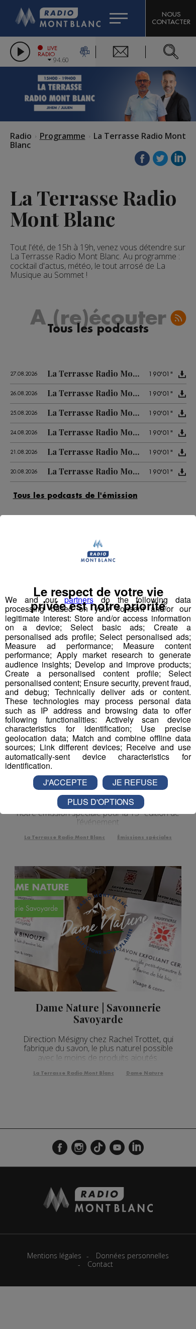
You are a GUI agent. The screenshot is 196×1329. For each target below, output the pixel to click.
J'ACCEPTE (65, 782)
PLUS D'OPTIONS (100, 801)
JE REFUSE (135, 782)
